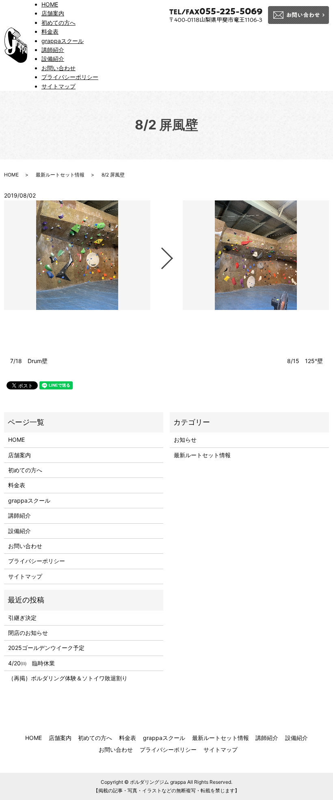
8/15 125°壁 (305, 360)
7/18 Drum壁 (31, 360)
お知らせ (185, 439)
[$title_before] (77, 255)
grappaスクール (62, 40)
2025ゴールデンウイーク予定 (46, 647)
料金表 (49, 31)
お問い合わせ (58, 68)
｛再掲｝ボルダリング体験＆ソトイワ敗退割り (70, 678)
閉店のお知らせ (28, 632)
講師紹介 (52, 49)
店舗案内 (52, 13)
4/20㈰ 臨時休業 (31, 663)
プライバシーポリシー (69, 76)
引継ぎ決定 (22, 617)
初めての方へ (58, 22)
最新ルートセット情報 (60, 175)
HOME (49, 4)
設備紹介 (52, 58)
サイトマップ (58, 86)
